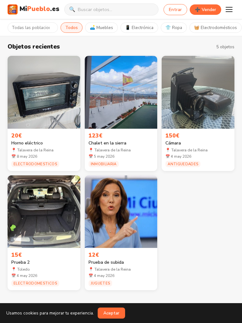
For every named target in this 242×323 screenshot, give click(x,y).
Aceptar (111, 313)
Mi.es (39, 8)
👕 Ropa (173, 28)
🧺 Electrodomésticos (215, 28)
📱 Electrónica (139, 28)
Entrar (175, 10)
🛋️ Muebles (101, 28)
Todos (71, 28)
